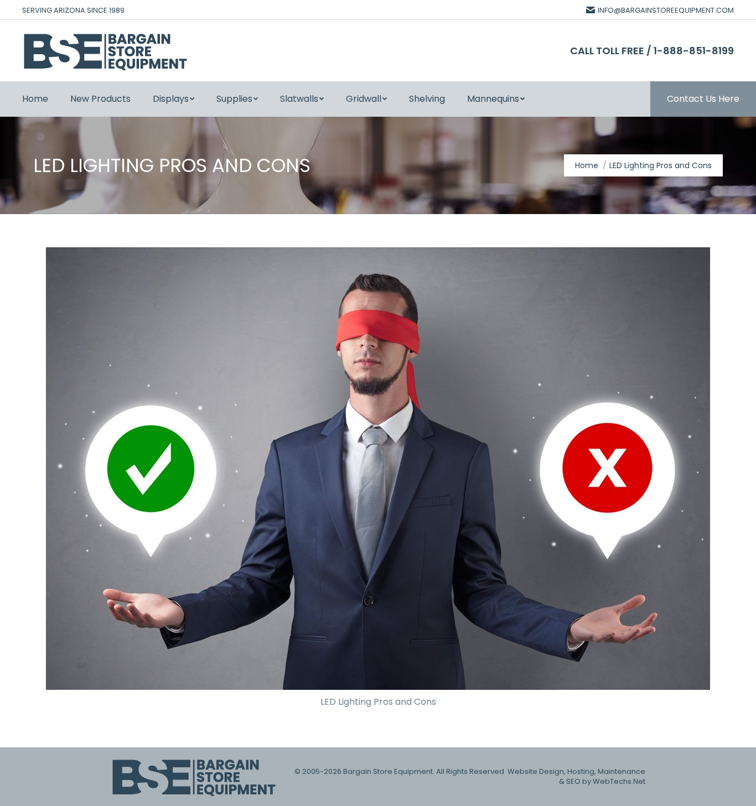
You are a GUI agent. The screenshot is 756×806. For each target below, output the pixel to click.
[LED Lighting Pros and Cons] (378, 468)
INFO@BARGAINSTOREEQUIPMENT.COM (666, 10)
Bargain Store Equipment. (388, 771)
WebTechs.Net (619, 781)
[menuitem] (35, 99)
